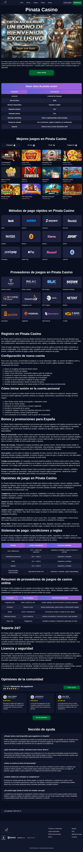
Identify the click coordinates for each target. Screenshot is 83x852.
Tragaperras (71, 145)
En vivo (30, 145)
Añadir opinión (71, 687)
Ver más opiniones (41, 717)
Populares (9, 145)
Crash (50, 145)
